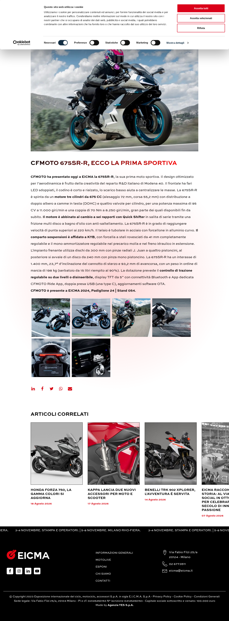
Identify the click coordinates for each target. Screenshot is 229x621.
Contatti (103, 581)
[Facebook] (44, 389)
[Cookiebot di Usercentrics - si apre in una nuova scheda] (21, 42)
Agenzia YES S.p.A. (121, 605)
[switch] (94, 42)
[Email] (72, 389)
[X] (53, 389)
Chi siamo (103, 574)
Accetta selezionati (201, 18)
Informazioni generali (114, 553)
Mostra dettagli (175, 42)
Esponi (101, 567)
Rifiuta (201, 28)
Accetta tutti (201, 8)
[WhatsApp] (63, 389)
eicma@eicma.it (181, 570)
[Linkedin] (35, 389)
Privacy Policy (162, 596)
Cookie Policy (183, 596)
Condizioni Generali (207, 596)
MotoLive (103, 560)
